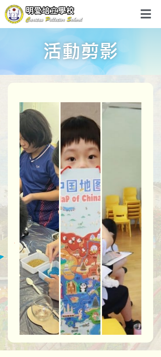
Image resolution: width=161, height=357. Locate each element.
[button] (145, 14)
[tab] (39, 218)
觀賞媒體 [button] (42, 232)
